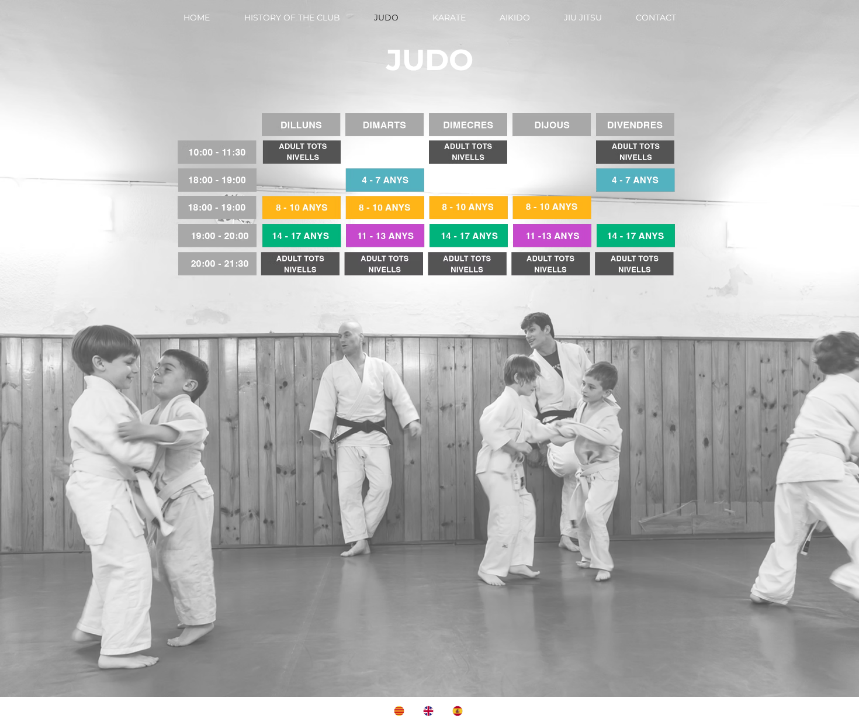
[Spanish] (458, 711)
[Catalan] (400, 711)
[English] (429, 711)
